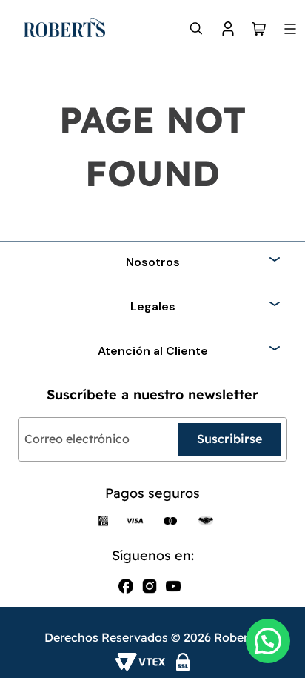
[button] (268, 641)
